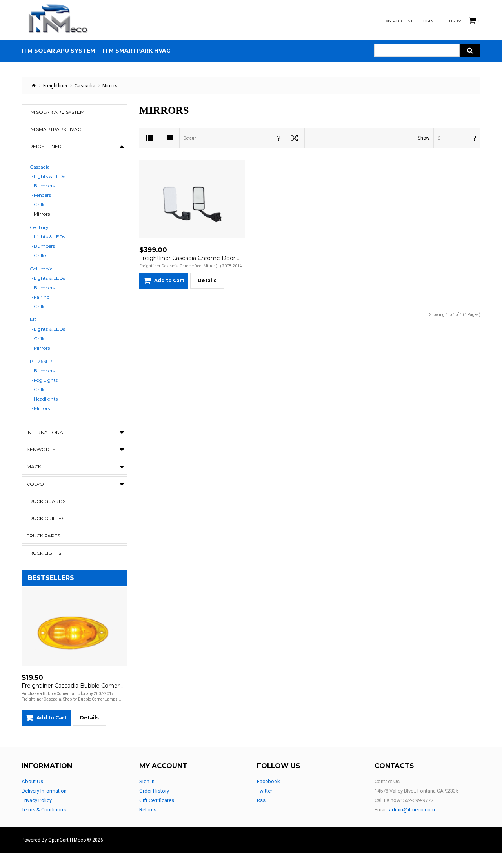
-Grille (38, 204)
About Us (32, 781)
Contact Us (387, 781)
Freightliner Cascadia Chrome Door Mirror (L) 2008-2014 (216, 257)
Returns (147, 810)
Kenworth (41, 449)
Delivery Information (44, 791)
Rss (261, 800)
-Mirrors (41, 214)
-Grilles (39, 255)
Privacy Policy (37, 800)
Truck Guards (46, 501)
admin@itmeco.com (412, 810)
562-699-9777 (418, 800)
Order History (154, 791)
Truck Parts (43, 536)
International (46, 432)
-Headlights (45, 399)
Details (89, 718)
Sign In (147, 781)
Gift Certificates (156, 800)
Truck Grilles (45, 518)
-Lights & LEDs (48, 176)
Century (39, 227)
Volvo (35, 484)
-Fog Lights (45, 380)
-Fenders (41, 195)
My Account (399, 21)
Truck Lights (44, 553)
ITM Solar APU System (55, 112)
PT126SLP (41, 361)
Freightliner (55, 86)
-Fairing (41, 297)
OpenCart (58, 840)
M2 (33, 320)
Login (426, 21)
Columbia (41, 269)
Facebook (268, 781)
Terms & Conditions (44, 810)
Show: (424, 138)
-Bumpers (43, 186)
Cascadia (85, 86)
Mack (34, 467)
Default (190, 138)
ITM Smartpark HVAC (54, 129)
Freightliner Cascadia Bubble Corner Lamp (79, 685)
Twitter (264, 791)
